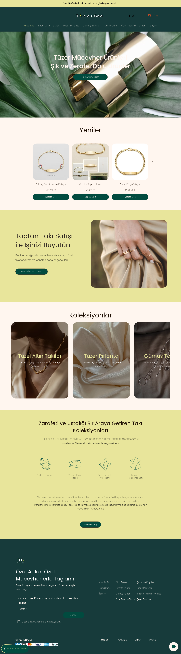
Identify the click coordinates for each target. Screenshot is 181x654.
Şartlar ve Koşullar (145, 582)
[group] (90, 171)
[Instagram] (133, 15)
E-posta (22, 609)
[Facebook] (129, 15)
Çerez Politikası (144, 599)
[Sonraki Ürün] (152, 161)
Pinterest (152, 640)
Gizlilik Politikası (144, 588)
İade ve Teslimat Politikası (149, 593)
